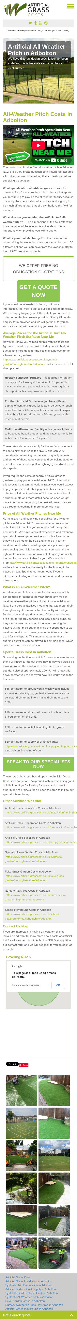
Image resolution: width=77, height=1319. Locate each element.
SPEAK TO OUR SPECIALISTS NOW (38, 764)
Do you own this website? (26, 985)
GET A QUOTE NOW (38, 291)
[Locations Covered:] (5, 6)
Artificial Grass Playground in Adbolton (29, 1308)
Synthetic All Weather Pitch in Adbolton (29, 1297)
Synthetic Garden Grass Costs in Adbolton (31, 1293)
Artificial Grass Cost (17, 1277)
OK (58, 985)
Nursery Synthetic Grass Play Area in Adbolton (34, 1304)
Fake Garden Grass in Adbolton (25, 1300)
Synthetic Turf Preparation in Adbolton (29, 1285)
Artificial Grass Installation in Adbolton (28, 1281)
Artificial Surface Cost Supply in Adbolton (30, 1289)
